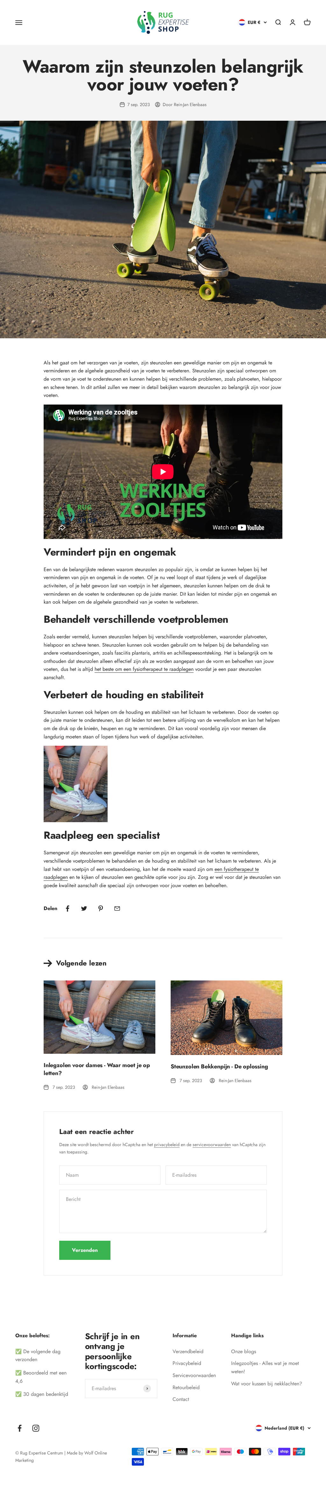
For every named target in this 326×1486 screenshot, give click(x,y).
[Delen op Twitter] (84, 908)
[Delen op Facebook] (67, 908)
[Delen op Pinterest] (100, 908)
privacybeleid (167, 1144)
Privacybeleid (187, 1363)
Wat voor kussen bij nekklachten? (266, 1383)
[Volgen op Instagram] (36, 1428)
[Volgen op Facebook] (19, 1428)
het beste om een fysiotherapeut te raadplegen (144, 669)
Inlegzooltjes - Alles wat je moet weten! (265, 1367)
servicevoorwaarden (212, 1144)
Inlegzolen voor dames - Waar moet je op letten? (97, 1069)
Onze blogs (243, 1351)
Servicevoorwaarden (194, 1375)
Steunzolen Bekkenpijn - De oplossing (219, 1066)
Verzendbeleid (188, 1351)
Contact (181, 1399)
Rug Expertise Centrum (41, 1453)
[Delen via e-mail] (117, 908)
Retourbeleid (186, 1387)
